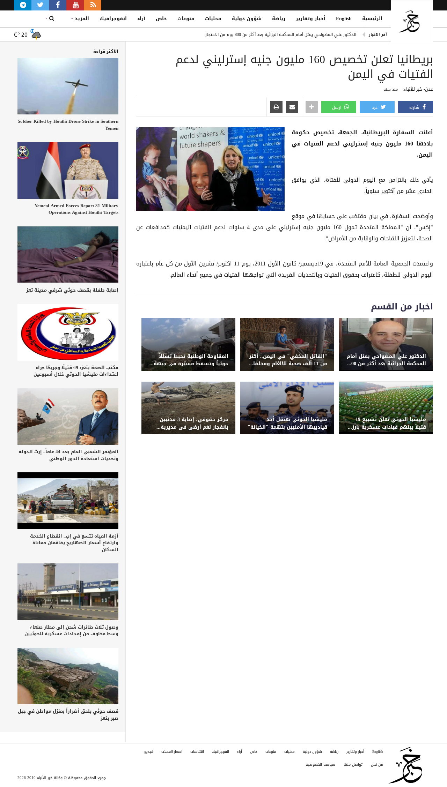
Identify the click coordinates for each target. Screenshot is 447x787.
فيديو (148, 751)
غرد (375, 107)
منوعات (186, 18)
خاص (161, 18)
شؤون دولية (247, 18)
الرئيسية (372, 18)
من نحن (377, 764)
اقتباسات (197, 751)
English (344, 18)
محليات (213, 18)
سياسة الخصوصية (320, 764)
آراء (141, 18)
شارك (415, 107)
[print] (276, 107)
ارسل (337, 107)
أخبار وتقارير (310, 18)
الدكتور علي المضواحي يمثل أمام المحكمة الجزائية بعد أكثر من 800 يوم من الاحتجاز (280, 34)
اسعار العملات (171, 751)
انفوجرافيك (113, 18)
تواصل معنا (353, 764)
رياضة (278, 18)
